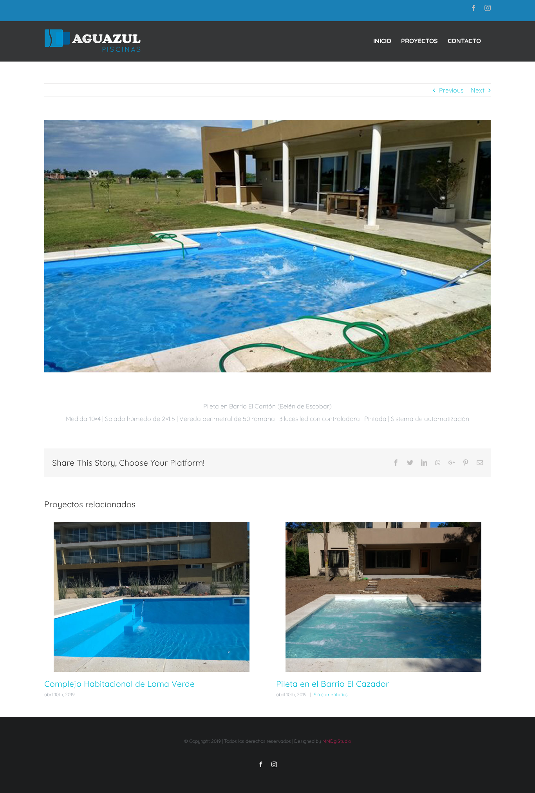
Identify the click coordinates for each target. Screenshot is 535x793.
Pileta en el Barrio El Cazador (332, 684)
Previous (451, 90)
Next (477, 90)
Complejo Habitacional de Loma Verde (119, 684)
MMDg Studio (336, 741)
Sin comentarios (331, 694)
